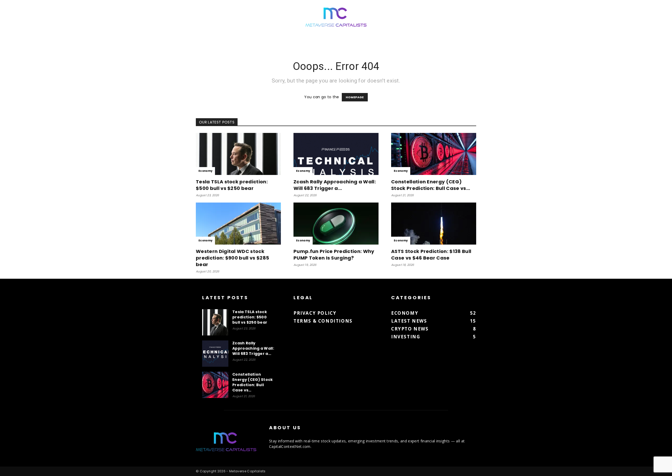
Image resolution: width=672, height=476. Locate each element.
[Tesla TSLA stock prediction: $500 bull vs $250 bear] (238, 154)
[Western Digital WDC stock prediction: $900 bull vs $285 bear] (238, 224)
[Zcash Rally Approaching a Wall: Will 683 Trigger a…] (336, 154)
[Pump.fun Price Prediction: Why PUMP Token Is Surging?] (336, 224)
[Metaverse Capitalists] (336, 17)
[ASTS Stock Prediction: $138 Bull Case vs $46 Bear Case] (433, 224)
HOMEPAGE (355, 97)
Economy (205, 171)
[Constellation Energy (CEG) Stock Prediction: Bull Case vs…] (433, 154)
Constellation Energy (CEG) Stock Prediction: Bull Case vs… (430, 185)
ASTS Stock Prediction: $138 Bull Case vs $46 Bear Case (431, 254)
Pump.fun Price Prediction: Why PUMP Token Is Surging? (333, 254)
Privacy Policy (314, 313)
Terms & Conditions (323, 321)
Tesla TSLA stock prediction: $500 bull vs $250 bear (232, 185)
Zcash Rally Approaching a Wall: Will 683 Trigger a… (334, 185)
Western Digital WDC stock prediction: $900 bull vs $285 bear (232, 258)
